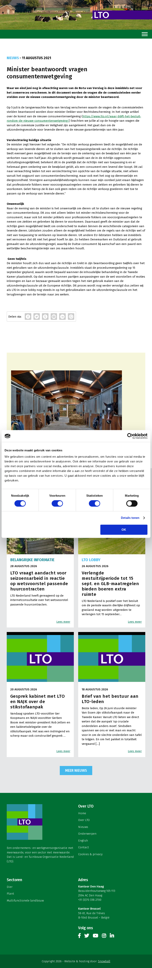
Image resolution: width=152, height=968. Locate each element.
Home (82, 813)
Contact (83, 847)
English (83, 840)
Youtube (95, 936)
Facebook (79, 936)
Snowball (104, 961)
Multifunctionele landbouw (25, 900)
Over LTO (84, 820)
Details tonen (130, 518)
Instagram (104, 936)
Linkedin (112, 936)
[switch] (57, 503)
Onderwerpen (87, 833)
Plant (10, 893)
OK (124, 529)
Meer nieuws (76, 770)
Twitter (86, 936)
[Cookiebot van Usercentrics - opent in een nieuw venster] (130, 436)
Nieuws (83, 827)
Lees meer (63, 622)
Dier (9, 887)
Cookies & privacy (90, 854)
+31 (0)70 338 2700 (89, 900)
